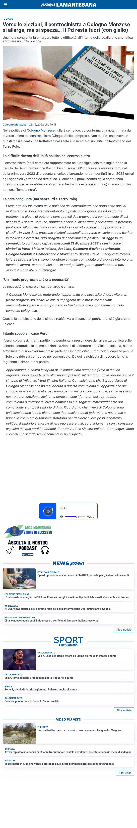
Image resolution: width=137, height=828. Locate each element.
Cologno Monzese (41, 130)
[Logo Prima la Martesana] (68, 4)
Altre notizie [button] (123, 629)
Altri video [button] (125, 772)
